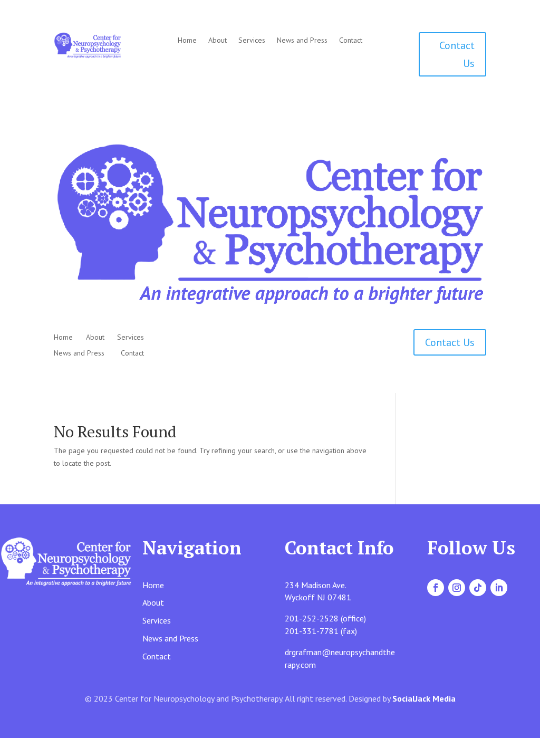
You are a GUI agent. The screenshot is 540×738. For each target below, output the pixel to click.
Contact (350, 40)
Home (187, 40)
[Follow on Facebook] (435, 587)
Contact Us (457, 54)
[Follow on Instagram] (456, 587)
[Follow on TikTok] (477, 587)
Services (251, 40)
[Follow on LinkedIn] (498, 587)
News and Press (302, 40)
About (217, 40)
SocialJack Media (424, 698)
